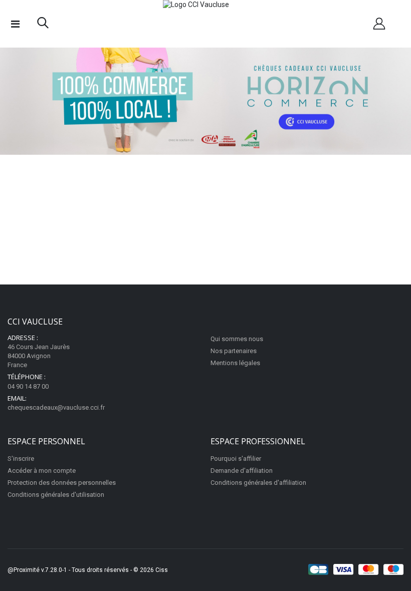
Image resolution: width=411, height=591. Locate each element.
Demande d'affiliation (242, 470)
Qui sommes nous (237, 339)
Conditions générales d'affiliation (258, 482)
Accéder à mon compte (42, 470)
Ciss (161, 569)
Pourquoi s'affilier (236, 458)
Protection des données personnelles (62, 482)
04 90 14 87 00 (28, 386)
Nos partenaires (234, 351)
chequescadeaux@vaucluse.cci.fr (56, 407)
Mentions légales (235, 363)
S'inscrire (21, 458)
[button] (43, 25)
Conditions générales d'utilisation (56, 494)
